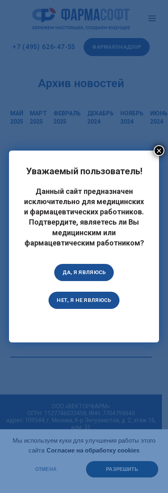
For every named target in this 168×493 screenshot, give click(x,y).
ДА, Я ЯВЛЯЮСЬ (84, 272)
